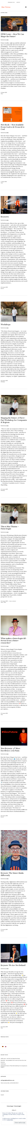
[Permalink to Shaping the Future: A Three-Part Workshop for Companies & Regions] (14, 414)
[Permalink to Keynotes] (14, 213)
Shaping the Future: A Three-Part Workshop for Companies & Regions (14, 420)
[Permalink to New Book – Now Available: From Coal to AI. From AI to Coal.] (14, 121)
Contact (18, 2)
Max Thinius (5, 7)
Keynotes (5, 217)
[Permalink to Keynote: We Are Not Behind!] (14, 962)
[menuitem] (2, 1047)
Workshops (5, 325)
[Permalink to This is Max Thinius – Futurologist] (14, 523)
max (7, 39)
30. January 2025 (4, 287)
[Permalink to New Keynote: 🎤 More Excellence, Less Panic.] (14, 745)
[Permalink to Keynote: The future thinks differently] (14, 869)
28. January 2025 (4, 815)
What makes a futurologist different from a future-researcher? (14, 640)
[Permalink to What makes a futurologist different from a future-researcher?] (14, 635)
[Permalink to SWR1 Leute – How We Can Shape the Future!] (14, 31)
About (2, 602)
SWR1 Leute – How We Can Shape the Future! (10, 1058)
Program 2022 (11, 2)
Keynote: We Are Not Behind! (13, 965)
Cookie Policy (10, 1119)
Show (2, 93)
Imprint (2, 1094)
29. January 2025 (4, 489)
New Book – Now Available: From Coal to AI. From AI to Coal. (12, 127)
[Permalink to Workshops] (14, 321)
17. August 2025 (4, 181)
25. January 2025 (4, 1026)
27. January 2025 (4, 929)
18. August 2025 (4, 92)
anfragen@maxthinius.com (7, 1080)
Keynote (2, 288)
